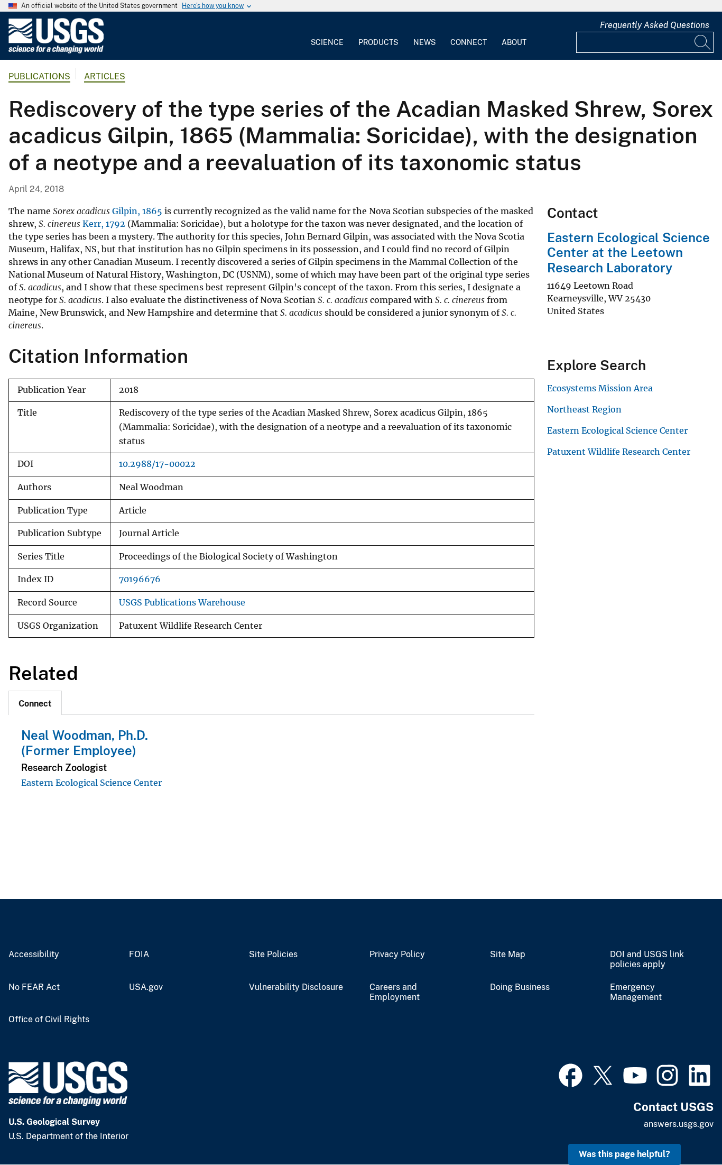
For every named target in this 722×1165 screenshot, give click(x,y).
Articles (104, 76)
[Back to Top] (684, 1126)
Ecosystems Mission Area (600, 388)
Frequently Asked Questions (654, 25)
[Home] (56, 51)
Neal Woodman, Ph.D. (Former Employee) (84, 743)
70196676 (140, 579)
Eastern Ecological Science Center (91, 782)
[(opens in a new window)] (571, 1074)
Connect (468, 42)
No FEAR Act (34, 987)
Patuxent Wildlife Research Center (618, 451)
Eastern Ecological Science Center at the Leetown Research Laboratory (628, 253)
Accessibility (33, 954)
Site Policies (273, 954)
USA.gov (146, 987)
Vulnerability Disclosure (296, 987)
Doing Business (520, 987)
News (424, 42)
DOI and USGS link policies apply (647, 959)
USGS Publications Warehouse (182, 603)
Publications (39, 76)
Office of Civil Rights (48, 1019)
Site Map (507, 954)
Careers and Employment (394, 992)
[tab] (35, 703)
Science (327, 42)
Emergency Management (636, 992)
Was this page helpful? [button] (624, 1154)
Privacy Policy (397, 954)
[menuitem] (327, 36)
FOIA (139, 954)
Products (378, 42)
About (514, 42)
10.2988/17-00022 (157, 464)
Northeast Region (584, 409)
